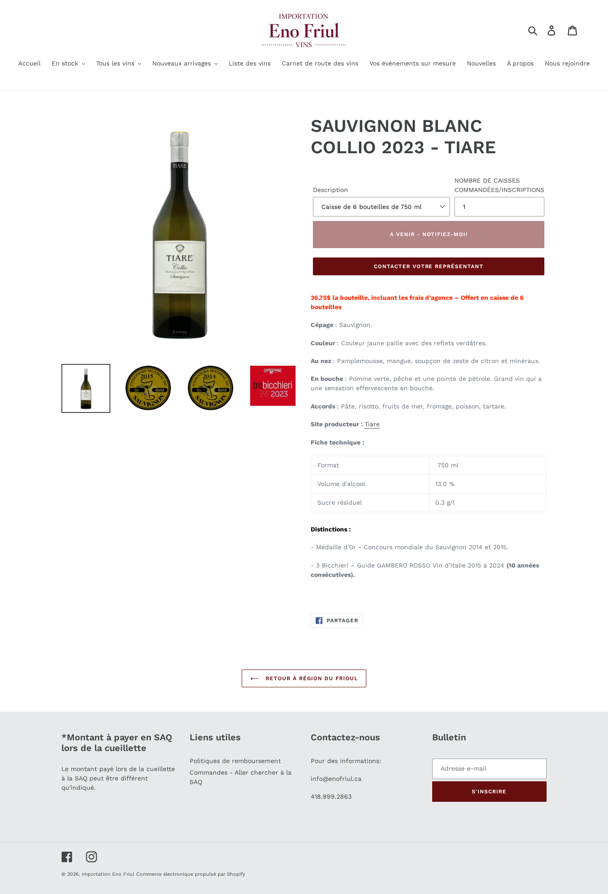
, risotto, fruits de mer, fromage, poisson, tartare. (430, 406)
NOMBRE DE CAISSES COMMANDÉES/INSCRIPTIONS (499, 185)
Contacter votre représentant (428, 266)
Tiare (372, 424)
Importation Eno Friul (108, 874)
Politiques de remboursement (235, 760)
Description (330, 189)
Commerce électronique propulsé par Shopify (190, 874)
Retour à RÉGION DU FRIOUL (310, 678)
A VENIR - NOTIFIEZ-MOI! (428, 234)
